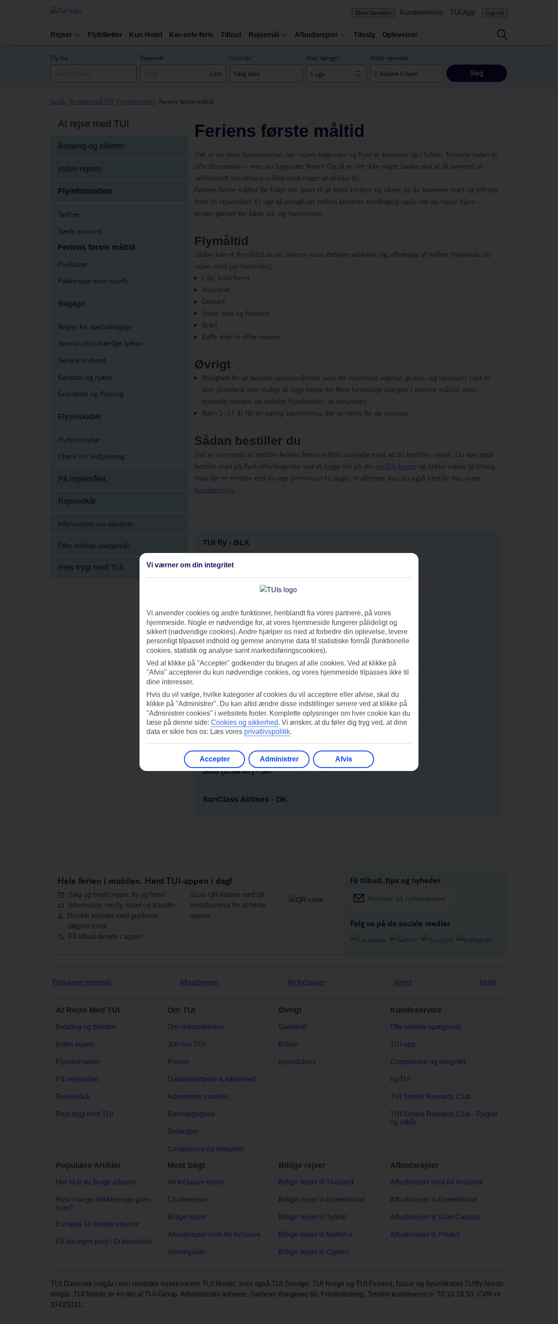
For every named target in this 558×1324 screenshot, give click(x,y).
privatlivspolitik (267, 731)
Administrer (279, 759)
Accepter (215, 759)
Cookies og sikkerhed (244, 722)
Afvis (343, 759)
